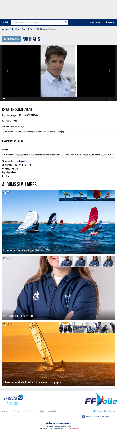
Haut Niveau (16, 29)
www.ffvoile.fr (73, 429)
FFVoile (97, 9)
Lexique (41, 411)
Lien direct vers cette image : (13, 126)
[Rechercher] (65, 22)
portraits (25, 161)
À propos (5, 411)
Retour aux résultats (11, 39)
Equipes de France (28, 29)
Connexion (95, 22)
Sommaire (52, 411)
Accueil (6, 29)
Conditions (29, 411)
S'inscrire (110, 22)
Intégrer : (5, 149)
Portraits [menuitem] (53, 29)
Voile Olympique (42, 29)
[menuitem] (6, 29)
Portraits (31, 39)
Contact (17, 411)
